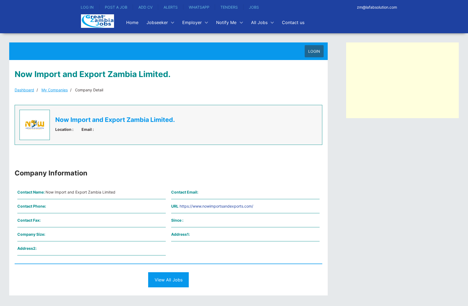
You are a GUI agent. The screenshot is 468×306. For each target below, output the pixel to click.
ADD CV (145, 7)
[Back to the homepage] (97, 21)
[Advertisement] (402, 80)
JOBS (254, 7)
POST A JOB (116, 7)
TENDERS (229, 7)
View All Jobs (169, 279)
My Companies (54, 90)
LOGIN (314, 51)
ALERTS (171, 7)
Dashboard (24, 90)
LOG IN (87, 7)
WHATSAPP (199, 7)
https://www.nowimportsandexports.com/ (216, 206)
